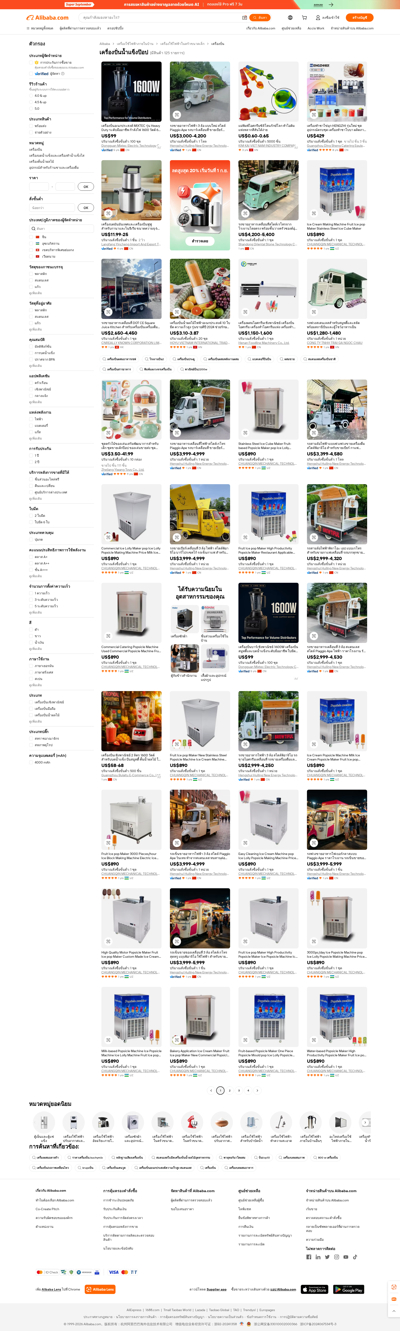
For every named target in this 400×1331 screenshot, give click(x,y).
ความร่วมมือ (315, 1239)
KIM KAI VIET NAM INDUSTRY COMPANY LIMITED (268, 145)
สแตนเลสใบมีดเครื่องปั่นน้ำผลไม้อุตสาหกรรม (183, 1157)
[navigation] (61, 568)
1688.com (152, 1310)
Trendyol (249, 1310)
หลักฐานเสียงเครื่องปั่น (129, 1157)
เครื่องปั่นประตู (186, 359)
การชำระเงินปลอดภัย (118, 1200)
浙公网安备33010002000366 (275, 1324)
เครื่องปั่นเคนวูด (116, 1167)
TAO (236, 1310)
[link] (394, 1287)
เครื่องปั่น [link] (217, 44)
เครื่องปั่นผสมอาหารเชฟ (121, 359)
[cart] (305, 18)
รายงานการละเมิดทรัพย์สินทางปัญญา (265, 1235)
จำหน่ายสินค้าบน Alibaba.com (327, 1200)
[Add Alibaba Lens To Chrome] (100, 1289)
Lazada (200, 1310)
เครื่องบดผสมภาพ (294, 1157)
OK (86, 187)
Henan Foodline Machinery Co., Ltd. (263, 343)
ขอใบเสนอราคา (182, 1209)
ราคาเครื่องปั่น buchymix (87, 1157)
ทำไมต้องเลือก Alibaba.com (55, 1200)
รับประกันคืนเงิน (115, 1209)
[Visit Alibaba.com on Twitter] (327, 1257)
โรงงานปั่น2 (157, 359)
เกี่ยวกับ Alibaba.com (51, 1190)
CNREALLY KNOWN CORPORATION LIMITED (131, 343)
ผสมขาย (289, 359)
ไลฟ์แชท (244, 1209)
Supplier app (217, 1289)
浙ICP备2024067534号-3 (318, 1324)
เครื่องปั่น (210, 1167)
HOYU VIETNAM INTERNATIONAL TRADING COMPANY (200, 343)
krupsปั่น (87, 1167)
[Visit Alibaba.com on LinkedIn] (318, 1257)
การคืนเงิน (245, 1226)
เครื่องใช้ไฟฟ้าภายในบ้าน (135, 44)
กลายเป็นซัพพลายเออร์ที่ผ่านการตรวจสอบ (332, 1229)
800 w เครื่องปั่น (328, 1157)
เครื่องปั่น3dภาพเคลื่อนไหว (53, 1167)
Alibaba (105, 44)
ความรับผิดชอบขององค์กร (54, 1218)
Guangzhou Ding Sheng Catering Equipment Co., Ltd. (337, 145)
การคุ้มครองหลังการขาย (120, 1226)
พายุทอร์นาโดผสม (234, 1157)
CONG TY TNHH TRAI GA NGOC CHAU (334, 343)
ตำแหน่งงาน (44, 1226)
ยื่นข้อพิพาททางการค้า (254, 1218)
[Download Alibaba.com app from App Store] (314, 1289)
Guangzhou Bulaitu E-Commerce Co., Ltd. (131, 775)
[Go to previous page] (211, 1090)
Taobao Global (219, 1310)
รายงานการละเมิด (251, 1244)
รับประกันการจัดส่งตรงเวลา (123, 1218)
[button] (244, 17)
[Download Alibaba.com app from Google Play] (348, 1289)
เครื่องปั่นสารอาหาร (119, 369)
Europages (267, 1310)
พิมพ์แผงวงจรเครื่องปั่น (158, 369)
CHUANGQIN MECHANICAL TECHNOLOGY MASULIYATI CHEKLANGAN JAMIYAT (337, 244)
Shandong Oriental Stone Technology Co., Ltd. (268, 244)
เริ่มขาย (311, 1209)
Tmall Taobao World (177, 1310)
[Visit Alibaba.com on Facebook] (309, 1257)
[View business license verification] (242, 1324)
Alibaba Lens (51, 1289)
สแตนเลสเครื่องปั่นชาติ (322, 359)
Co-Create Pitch (47, 1209)
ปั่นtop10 (264, 1157)
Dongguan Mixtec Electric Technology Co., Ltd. (131, 145)
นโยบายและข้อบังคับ (118, 1248)
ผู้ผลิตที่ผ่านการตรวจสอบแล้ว (191, 1200)
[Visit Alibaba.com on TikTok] (355, 1257)
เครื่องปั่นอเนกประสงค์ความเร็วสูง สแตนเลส (165, 1167)
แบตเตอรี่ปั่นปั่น (261, 359)
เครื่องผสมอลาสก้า (48, 1157)
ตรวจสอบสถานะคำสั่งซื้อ (323, 1218)
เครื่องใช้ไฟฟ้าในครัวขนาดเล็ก (182, 44)
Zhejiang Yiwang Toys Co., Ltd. (122, 469)
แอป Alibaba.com (283, 1289)
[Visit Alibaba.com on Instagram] (336, 1257)
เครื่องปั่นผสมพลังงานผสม (223, 359)
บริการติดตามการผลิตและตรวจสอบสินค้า (128, 1237)
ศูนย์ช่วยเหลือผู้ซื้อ (251, 1200)
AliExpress (134, 1310)
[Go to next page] (257, 1090)
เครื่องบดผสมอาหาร (241, 1167)
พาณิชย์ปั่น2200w (196, 369)
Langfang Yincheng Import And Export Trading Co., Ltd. (131, 244)
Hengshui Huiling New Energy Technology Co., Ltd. (200, 145)
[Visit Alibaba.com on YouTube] (346, 1257)
